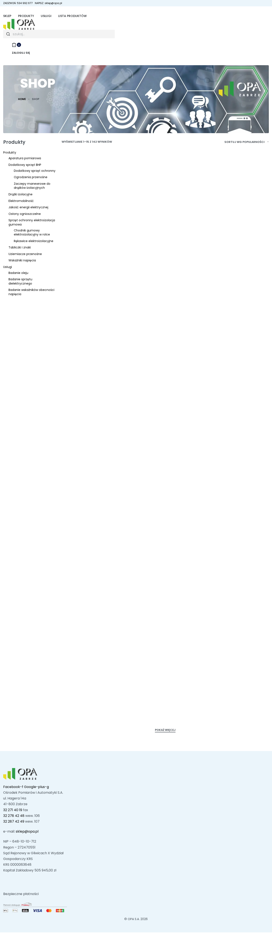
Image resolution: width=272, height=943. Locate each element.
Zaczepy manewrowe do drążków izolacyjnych (32, 186)
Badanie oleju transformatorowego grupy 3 (94, 695)
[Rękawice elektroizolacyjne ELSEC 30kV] (165, 537)
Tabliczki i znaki (19, 247)
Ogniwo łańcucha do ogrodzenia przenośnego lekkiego (161, 358)
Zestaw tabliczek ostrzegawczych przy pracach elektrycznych (159, 695)
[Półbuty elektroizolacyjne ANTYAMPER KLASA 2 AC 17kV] (235, 314)
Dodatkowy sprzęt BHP (24, 165)
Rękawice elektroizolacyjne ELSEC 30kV (163, 579)
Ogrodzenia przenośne (30, 177)
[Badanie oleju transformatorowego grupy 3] (95, 651)
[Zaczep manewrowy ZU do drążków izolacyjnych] (165, 428)
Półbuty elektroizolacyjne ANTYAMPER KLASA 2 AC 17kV (234, 356)
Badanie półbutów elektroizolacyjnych (86, 356)
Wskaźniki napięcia (22, 260)
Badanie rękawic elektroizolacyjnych (156, 247)
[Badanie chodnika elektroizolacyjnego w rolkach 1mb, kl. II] (235, 651)
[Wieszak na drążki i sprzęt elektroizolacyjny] (95, 537)
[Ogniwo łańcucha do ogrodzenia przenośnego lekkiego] (165, 314)
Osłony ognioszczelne (24, 214)
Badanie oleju (18, 273)
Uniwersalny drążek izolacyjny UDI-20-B (226, 470)
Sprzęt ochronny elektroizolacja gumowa (31, 222)
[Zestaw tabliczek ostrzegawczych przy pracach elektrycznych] (165, 651)
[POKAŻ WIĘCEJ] (165, 730)
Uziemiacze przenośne (25, 254)
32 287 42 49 (13, 821)
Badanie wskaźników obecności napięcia (31, 292)
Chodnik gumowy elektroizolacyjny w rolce (32, 232)
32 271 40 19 (12, 810)
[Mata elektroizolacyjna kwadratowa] (95, 204)
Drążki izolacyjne (20, 194)
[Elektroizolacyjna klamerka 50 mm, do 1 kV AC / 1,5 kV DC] (235, 537)
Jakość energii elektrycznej (28, 207)
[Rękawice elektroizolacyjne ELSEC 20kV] (235, 204)
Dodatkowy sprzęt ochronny (34, 171)
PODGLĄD (110, 229)
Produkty (9, 152)
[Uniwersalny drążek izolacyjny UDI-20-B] (235, 428)
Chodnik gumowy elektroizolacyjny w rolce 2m (94, 470)
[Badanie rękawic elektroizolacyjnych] (165, 204)
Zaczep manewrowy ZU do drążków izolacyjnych (163, 470)
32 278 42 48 (13, 815)
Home (22, 99)
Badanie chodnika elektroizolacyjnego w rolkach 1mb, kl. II (228, 695)
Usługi (7, 267)
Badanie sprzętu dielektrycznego (20, 281)
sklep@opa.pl (27, 831)
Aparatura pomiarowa (24, 158)
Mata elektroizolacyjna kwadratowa (89, 247)
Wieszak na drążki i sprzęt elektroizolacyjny (92, 579)
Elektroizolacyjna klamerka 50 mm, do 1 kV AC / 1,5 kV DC (232, 581)
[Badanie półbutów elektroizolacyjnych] (95, 313)
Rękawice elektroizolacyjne (33, 241)
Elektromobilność (21, 201)
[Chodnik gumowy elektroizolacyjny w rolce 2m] (95, 428)
